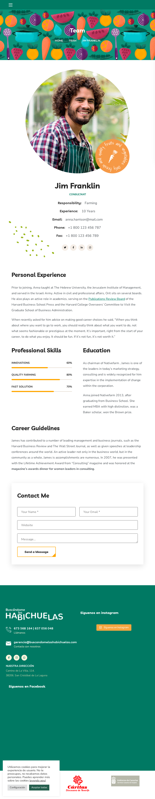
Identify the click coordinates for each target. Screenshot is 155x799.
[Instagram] (16, 658)
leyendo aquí (37, 780)
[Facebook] (9, 658)
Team (72, 40)
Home (59, 40)
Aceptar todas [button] (39, 787)
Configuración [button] (17, 787)
